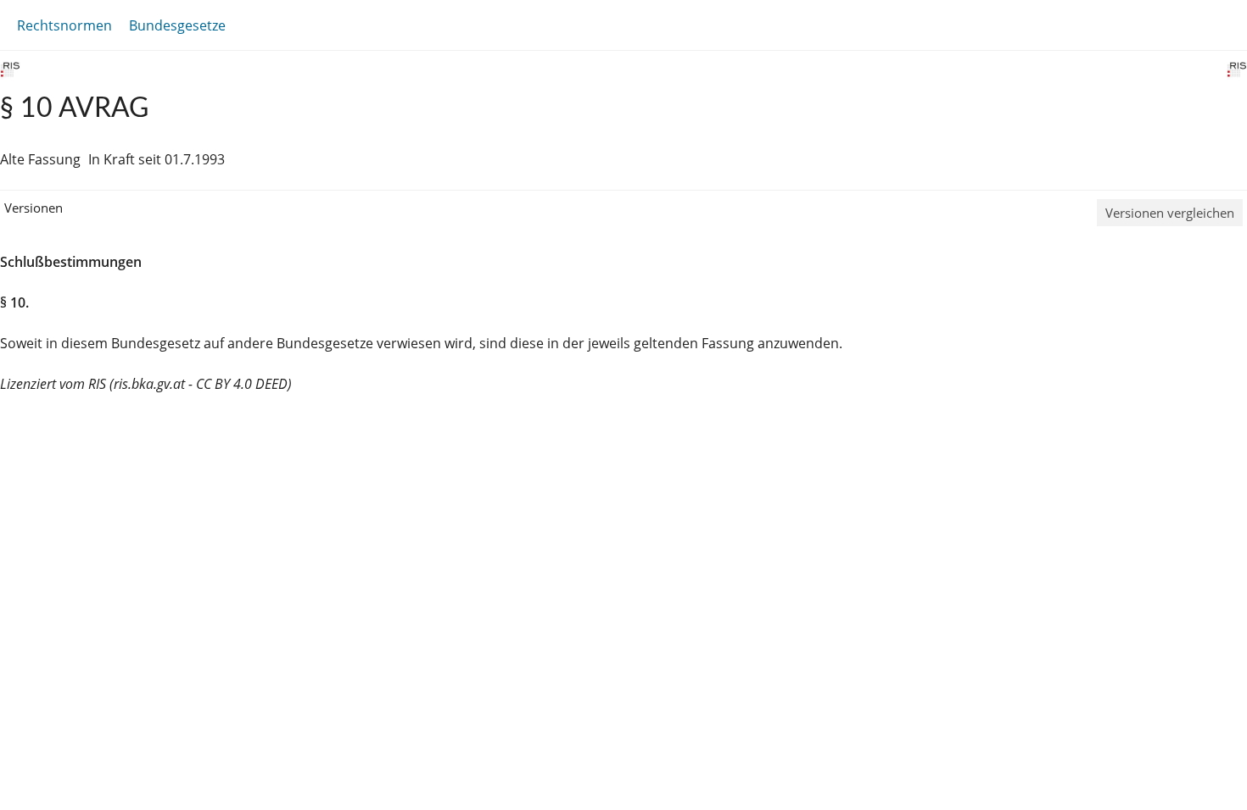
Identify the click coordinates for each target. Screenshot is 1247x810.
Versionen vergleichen (1169, 212)
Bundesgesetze (177, 25)
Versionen (33, 207)
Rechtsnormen (64, 25)
